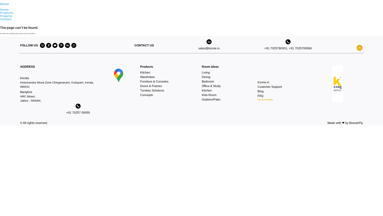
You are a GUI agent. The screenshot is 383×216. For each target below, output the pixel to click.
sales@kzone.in (209, 48)
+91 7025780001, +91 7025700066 (288, 48)
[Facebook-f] (48, 45)
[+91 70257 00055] (78, 106)
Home (4, 10)
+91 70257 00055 (78, 112)
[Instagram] (42, 45)
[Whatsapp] (73, 45)
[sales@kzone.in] (209, 42)
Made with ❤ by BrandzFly (345, 122)
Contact (5, 19)
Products (6, 13)
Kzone (4, 4)
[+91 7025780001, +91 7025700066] (288, 42)
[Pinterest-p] (61, 45)
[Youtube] (54, 45)
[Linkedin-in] (67, 45)
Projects (6, 16)
